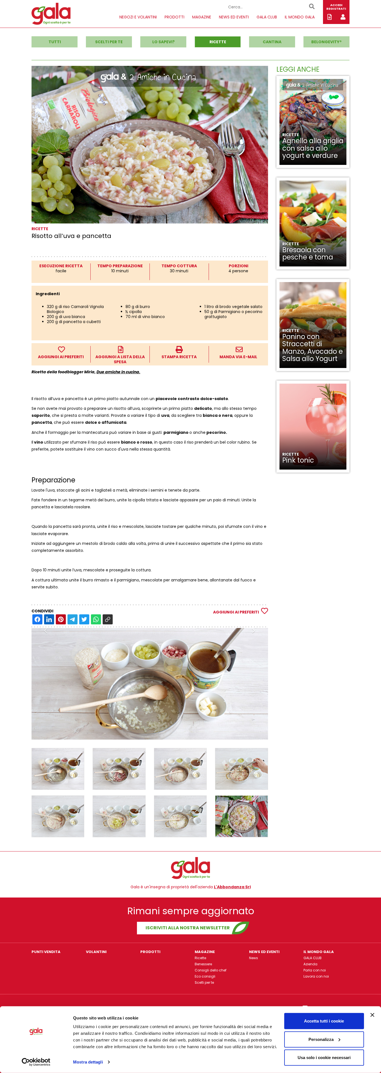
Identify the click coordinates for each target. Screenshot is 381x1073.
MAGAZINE (201, 17)
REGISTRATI (336, 8)
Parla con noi (314, 970)
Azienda (310, 964)
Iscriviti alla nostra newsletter (188, 928)
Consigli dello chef (210, 970)
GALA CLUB (267, 17)
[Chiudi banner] (372, 1015)
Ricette (200, 958)
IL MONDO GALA (300, 17)
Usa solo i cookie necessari (324, 1057)
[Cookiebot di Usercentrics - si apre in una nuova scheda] (36, 1062)
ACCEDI (336, 5)
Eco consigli (205, 976)
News (253, 958)
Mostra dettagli (88, 1062)
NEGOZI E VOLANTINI (138, 17)
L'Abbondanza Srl (232, 887)
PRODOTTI (174, 17)
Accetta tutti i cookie (324, 1021)
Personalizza (321, 1039)
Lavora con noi (316, 976)
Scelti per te (204, 982)
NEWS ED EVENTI (234, 17)
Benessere (203, 964)
